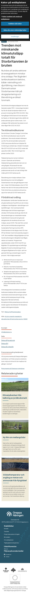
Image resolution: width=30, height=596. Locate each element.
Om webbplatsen (9, 540)
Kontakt (6, 528)
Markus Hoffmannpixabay (13, 312)
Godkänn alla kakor (15, 24)
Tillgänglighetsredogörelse (11, 543)
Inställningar (15, 36)
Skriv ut (6, 549)
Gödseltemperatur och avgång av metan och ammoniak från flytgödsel (15, 478)
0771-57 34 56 (15, 522)
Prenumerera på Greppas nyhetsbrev (12, 368)
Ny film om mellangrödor (14, 437)
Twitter (7, 556)
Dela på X (4, 344)
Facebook (8, 554)
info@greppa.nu (6, 332)
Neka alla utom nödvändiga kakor (15, 30)
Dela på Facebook (8, 340)
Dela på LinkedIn (7, 347)
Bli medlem (7, 537)
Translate (13, 531)
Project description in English (12, 534)
